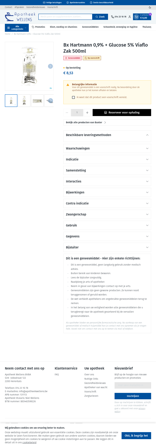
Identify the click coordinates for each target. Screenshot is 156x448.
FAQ (57, 374)
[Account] (129, 16)
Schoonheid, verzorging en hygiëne (120, 27)
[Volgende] (50, 66)
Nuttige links (91, 379)
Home (7, 34)
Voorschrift (52, 7)
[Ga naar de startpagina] (20, 16)
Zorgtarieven (91, 396)
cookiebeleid (29, 442)
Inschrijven (133, 396)
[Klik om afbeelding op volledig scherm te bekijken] (29, 66)
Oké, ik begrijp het (136, 435)
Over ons (89, 374)
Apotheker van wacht (95, 387)
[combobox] (65, 17)
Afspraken (19, 7)
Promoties (40, 27)
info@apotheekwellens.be (33, 391)
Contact (8, 7)
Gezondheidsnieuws (35, 7)
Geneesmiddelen (90, 27)
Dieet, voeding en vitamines (63, 27)
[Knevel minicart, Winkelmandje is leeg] (136, 17)
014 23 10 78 (21, 388)
